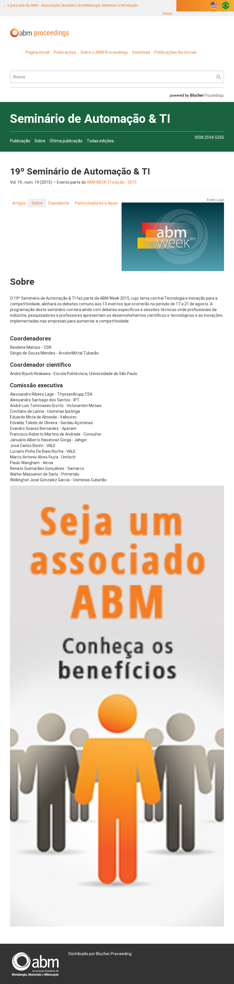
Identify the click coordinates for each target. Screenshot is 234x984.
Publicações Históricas (175, 52)
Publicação (20, 141)
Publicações (65, 52)
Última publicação (66, 141)
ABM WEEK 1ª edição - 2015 (112, 182)
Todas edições (100, 141)
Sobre (40, 141)
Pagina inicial (37, 52)
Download (141, 52)
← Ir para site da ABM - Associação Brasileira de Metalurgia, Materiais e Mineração (70, 5)
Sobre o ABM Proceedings (104, 52)
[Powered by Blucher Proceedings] (196, 95)
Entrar (167, 13)
